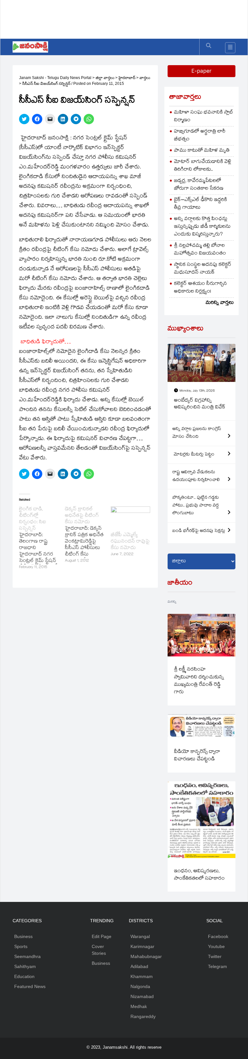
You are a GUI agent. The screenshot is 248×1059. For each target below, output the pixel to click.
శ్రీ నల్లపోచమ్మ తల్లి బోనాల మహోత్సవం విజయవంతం (200, 250)
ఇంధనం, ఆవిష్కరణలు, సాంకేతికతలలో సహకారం (199, 875)
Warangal (140, 936)
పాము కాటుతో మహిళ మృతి (202, 150)
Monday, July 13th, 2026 (197, 391)
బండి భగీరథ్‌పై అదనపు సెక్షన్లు (198, 531)
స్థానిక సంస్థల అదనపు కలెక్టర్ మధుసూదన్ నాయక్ (203, 269)
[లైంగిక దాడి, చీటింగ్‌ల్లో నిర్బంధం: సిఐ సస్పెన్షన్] (42, 538)
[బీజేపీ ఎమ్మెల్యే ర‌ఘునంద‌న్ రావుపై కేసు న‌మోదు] (130, 517)
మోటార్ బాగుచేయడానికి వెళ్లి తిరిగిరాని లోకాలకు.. (202, 166)
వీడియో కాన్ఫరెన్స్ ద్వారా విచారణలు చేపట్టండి (197, 756)
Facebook (218, 936)
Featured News (30, 986)
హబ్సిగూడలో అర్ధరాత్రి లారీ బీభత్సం (199, 135)
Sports (20, 946)
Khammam (141, 976)
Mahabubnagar (146, 956)
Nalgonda (140, 986)
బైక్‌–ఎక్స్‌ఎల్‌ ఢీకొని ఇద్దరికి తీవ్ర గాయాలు (200, 204)
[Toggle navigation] (230, 47)
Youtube (216, 946)
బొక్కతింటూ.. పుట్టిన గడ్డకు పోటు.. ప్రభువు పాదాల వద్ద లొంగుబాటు (195, 505)
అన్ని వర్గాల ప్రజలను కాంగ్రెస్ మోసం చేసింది (196, 433)
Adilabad (139, 966)
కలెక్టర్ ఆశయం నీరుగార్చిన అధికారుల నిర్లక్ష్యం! (200, 288)
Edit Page (101, 936)
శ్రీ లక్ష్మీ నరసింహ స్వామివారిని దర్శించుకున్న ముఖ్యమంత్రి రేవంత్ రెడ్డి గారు (199, 681)
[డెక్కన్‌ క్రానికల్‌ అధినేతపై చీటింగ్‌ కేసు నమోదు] (88, 535)
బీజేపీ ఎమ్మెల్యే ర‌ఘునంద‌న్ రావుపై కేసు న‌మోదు (130, 542)
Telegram (217, 966)
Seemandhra (27, 956)
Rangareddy (143, 1016)
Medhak (138, 1006)
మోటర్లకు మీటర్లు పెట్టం (193, 455)
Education (24, 976)
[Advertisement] (130, 17)
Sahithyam (25, 966)
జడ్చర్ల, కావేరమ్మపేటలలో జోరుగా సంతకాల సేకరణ (198, 185)
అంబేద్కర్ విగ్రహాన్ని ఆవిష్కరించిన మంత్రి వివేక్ (199, 404)
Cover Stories (99, 950)
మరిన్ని (172, 602)
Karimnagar (142, 946)
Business (23, 936)
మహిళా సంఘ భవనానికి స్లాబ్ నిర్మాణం (203, 116)
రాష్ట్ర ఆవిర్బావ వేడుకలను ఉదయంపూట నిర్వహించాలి (196, 476)
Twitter (215, 956)
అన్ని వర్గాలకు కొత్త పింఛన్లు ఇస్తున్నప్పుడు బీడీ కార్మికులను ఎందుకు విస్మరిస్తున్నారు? (202, 227)
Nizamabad (142, 996)
